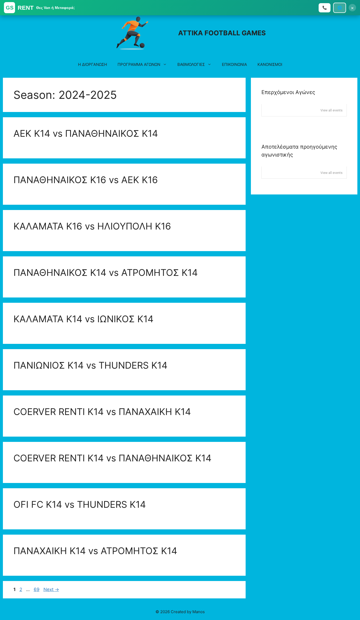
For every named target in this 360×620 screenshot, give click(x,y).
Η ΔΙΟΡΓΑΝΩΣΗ (92, 64)
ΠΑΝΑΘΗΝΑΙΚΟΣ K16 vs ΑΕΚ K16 (85, 179)
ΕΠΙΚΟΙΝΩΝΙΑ (234, 64)
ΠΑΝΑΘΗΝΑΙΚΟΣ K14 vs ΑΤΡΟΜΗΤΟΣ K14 (105, 272)
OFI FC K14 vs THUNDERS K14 (79, 504)
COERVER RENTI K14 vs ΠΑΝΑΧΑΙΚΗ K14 (102, 411)
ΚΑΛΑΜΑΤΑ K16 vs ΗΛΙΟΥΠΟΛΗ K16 (92, 226)
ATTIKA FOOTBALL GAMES (222, 33)
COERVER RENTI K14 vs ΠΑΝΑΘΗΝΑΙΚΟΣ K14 (112, 457)
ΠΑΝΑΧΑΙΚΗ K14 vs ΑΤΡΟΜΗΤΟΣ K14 (95, 550)
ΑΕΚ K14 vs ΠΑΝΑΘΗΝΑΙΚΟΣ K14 (85, 133)
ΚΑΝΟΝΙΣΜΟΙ (269, 64)
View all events (331, 110)
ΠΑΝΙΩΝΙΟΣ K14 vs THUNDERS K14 (90, 365)
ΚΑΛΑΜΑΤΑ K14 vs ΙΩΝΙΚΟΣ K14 (83, 318)
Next (51, 589)
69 (37, 589)
